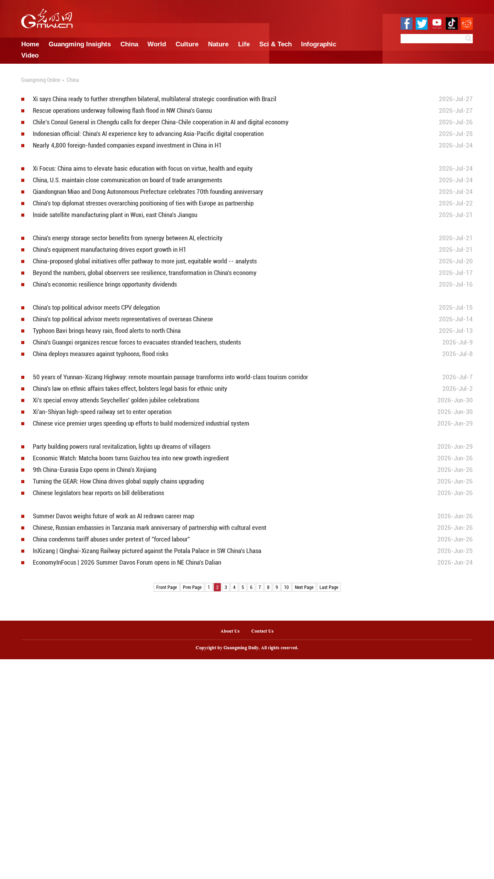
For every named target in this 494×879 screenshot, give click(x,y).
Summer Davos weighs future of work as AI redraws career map (113, 516)
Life (244, 44)
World (156, 44)
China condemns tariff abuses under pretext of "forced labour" (111, 539)
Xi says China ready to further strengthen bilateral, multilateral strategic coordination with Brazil (154, 99)
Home (30, 44)
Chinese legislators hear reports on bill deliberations (98, 493)
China (129, 44)
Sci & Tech (275, 44)
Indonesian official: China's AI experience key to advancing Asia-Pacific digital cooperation (148, 133)
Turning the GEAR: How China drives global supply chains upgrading (118, 481)
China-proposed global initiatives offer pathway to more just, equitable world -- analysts (145, 261)
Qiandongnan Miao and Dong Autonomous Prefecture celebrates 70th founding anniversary (148, 191)
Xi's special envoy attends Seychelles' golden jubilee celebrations (116, 400)
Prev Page (192, 587)
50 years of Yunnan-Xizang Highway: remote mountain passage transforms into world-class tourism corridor (170, 377)
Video (30, 55)
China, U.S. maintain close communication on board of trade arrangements (127, 180)
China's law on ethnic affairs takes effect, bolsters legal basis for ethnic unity (130, 388)
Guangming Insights (80, 44)
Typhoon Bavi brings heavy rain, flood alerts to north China (107, 330)
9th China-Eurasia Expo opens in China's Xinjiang (94, 469)
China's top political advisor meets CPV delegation (96, 307)
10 (286, 587)
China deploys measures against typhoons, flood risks (100, 354)
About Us (230, 631)
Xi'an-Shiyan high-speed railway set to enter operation (102, 412)
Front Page (166, 587)
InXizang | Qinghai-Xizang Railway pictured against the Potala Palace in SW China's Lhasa (147, 551)
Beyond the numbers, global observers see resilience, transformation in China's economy (145, 273)
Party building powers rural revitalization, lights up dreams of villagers (121, 446)
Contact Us (265, 631)
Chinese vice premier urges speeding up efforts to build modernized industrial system (141, 423)
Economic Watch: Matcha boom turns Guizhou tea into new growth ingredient (131, 458)
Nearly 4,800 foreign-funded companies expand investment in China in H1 (127, 145)
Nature (218, 44)
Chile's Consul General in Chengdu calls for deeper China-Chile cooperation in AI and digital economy (161, 122)
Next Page (304, 587)
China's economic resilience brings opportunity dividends (105, 284)
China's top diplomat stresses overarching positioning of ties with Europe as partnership (143, 203)
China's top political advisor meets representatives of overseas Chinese (123, 319)
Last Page (329, 587)
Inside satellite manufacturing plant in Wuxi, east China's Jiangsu (115, 215)
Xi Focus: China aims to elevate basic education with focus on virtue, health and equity (143, 168)
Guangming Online (40, 80)
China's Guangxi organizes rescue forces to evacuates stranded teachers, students (137, 342)
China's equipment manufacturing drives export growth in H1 (109, 249)
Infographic (318, 44)
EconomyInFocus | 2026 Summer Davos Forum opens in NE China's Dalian (127, 562)
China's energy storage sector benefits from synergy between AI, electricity (128, 238)
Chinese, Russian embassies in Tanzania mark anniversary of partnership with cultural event (149, 527)
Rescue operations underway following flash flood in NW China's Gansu (122, 110)
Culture (187, 44)
